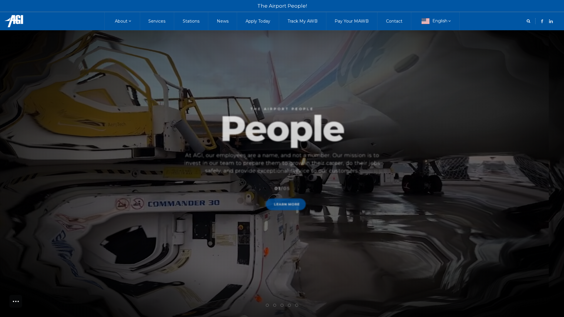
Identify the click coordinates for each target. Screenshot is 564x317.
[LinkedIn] (542, 21)
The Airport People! (282, 6)
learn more (287, 210)
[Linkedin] (551, 21)
